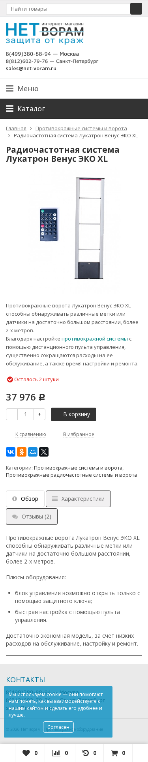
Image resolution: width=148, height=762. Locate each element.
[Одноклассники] (21, 452)
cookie (54, 694)
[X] (44, 452)
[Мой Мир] (32, 452)
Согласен (58, 727)
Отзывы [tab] (36, 516)
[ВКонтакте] (10, 452)
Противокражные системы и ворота (78, 467)
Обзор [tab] (29, 498)
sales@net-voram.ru (31, 68)
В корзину (76, 414)
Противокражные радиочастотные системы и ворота (71, 475)
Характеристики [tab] (83, 498)
